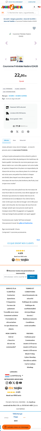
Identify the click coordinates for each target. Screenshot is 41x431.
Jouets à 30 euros (30, 350)
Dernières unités (30, 360)
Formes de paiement (11, 307)
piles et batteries (26, 223)
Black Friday (30, 354)
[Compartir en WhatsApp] (22, 131)
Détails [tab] (6, 140)
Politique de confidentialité (30, 307)
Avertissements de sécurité (30, 297)
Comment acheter (11, 315)
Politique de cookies (30, 302)
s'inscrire (11, 340)
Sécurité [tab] (23, 140)
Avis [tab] (14, 140)
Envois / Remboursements (30, 317)
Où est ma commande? (11, 345)
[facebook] (10, 383)
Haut (38, 240)
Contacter (11, 295)
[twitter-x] (14, 383)
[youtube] (20, 383)
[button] (6, 43)
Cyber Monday (30, 357)
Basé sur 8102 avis (20, 255)
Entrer (11, 337)
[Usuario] (34, 7)
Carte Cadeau (30, 364)
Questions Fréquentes (11, 300)
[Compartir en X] (17, 131)
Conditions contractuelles (30, 324)
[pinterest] (17, 383)
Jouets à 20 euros (30, 347)
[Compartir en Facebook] (11, 131)
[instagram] (7, 383)
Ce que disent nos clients (11, 327)
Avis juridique (30, 312)
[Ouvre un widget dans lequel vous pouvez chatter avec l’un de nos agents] (16, 427)
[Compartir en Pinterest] (28, 131)
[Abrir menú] (2, 12)
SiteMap (30, 367)
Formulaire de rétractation (11, 320)
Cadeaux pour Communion (30, 338)
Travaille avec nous (11, 312)
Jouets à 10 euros (30, 344)
